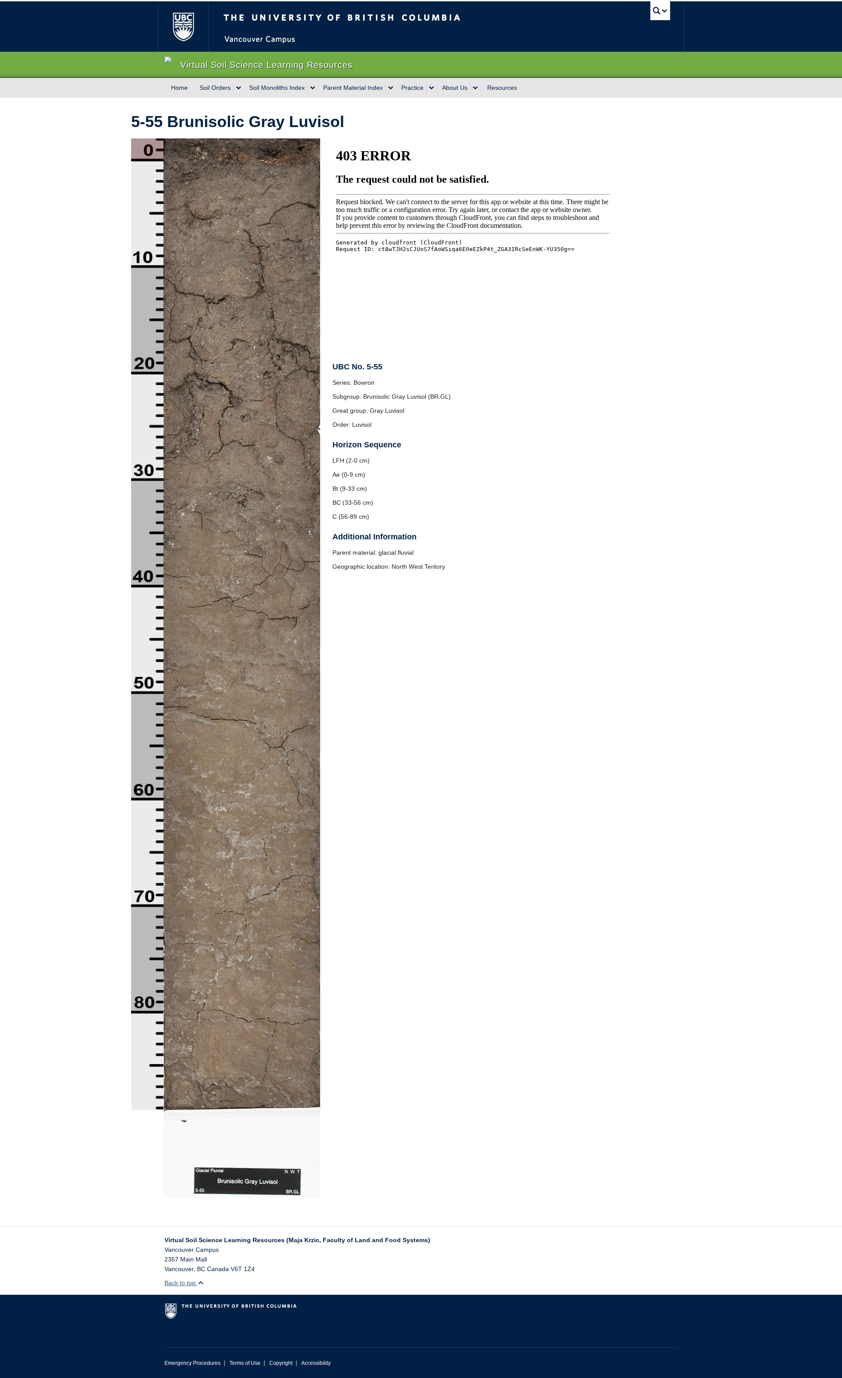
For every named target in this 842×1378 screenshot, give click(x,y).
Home (179, 87)
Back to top (180, 1282)
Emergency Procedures (192, 1363)
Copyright (281, 1363)
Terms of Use (244, 1363)
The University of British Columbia (183, 26)
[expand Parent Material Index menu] (390, 88)
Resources (502, 87)
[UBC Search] (660, 10)
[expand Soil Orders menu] (238, 88)
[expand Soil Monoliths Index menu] (312, 88)
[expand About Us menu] (475, 88)
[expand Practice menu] (431, 88)
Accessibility (316, 1363)
